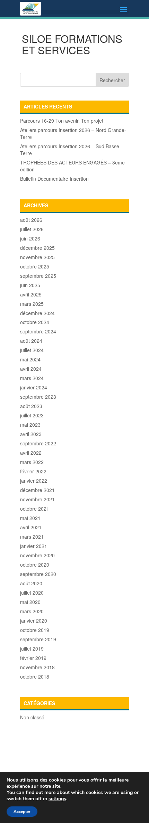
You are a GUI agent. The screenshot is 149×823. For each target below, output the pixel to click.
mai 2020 (30, 601)
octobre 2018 (34, 676)
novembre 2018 (37, 667)
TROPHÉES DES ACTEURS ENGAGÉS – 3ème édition (72, 166)
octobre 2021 (34, 508)
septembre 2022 (38, 443)
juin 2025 (30, 285)
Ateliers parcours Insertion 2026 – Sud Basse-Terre (70, 150)
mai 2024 (30, 359)
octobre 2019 (34, 629)
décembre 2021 (37, 489)
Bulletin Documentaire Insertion (54, 178)
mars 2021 (32, 536)
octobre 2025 (34, 266)
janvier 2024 (33, 387)
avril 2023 (31, 434)
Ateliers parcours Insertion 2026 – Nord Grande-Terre (73, 133)
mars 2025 (32, 303)
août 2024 (31, 340)
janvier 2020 (33, 620)
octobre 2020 (34, 564)
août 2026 (31, 219)
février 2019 (33, 657)
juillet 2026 (32, 229)
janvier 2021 (33, 545)
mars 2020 (32, 611)
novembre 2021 (37, 499)
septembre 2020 (38, 573)
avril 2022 (31, 452)
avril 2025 (31, 294)
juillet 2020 (32, 592)
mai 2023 (30, 424)
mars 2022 (32, 461)
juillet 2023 (32, 415)
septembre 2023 (38, 396)
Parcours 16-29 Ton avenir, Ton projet (61, 120)
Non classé (32, 717)
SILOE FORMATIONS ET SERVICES (72, 44)
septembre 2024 (38, 331)
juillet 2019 (32, 648)
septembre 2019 (38, 639)
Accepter (22, 811)
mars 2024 (32, 378)
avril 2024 (31, 368)
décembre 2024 (37, 313)
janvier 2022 (33, 480)
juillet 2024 (32, 350)
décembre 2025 (37, 247)
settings (57, 799)
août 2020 (31, 583)
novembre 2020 (37, 555)
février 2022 (33, 471)
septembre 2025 (38, 275)
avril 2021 (31, 527)
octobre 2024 (34, 322)
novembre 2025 (37, 257)
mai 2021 (30, 517)
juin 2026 (30, 238)
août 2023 (31, 406)
